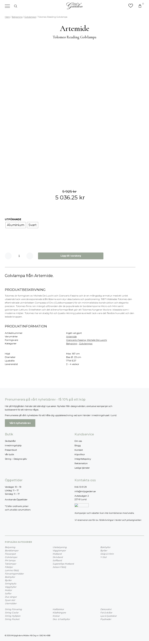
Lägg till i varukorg (71, 255)
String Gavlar (11, 612)
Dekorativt (105, 609)
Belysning (17, 17)
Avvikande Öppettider (16, 499)
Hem (7, 17)
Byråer (8, 580)
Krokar (56, 616)
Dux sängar (11, 596)
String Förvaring (13, 609)
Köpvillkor (79, 454)
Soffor (8, 593)
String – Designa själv (16, 459)
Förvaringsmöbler (14, 573)
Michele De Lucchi (97, 339)
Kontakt (78, 450)
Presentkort (11, 450)
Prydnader (105, 619)
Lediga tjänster (82, 468)
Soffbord (57, 560)
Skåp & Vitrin (107, 553)
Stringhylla (10, 583)
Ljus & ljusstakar (108, 616)
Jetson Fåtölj (59, 567)
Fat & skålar (106, 612)
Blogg (77, 445)
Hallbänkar (58, 609)
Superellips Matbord (63, 563)
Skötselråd (10, 441)
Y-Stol (103, 557)
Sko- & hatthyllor (61, 619)
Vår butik (9, 454)
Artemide (71, 336)
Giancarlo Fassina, (76, 339)
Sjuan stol (10, 600)
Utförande (13, 219)
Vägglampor (59, 550)
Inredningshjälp (13, 445)
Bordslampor (11, 550)
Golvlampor (30, 17)
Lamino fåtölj (12, 570)
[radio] (16, 225)
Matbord (57, 553)
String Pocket (12, 619)
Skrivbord (58, 557)
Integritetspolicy (82, 459)
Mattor (8, 590)
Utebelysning (60, 547)
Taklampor (10, 563)
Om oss (78, 441)
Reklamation (81, 463)
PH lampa (10, 560)
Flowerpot (10, 553)
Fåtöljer (9, 567)
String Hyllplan (12, 616)
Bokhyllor (10, 577)
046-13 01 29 (80, 487)
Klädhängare (59, 612)
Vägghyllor (10, 587)
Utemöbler (10, 603)
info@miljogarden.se (85, 491)
